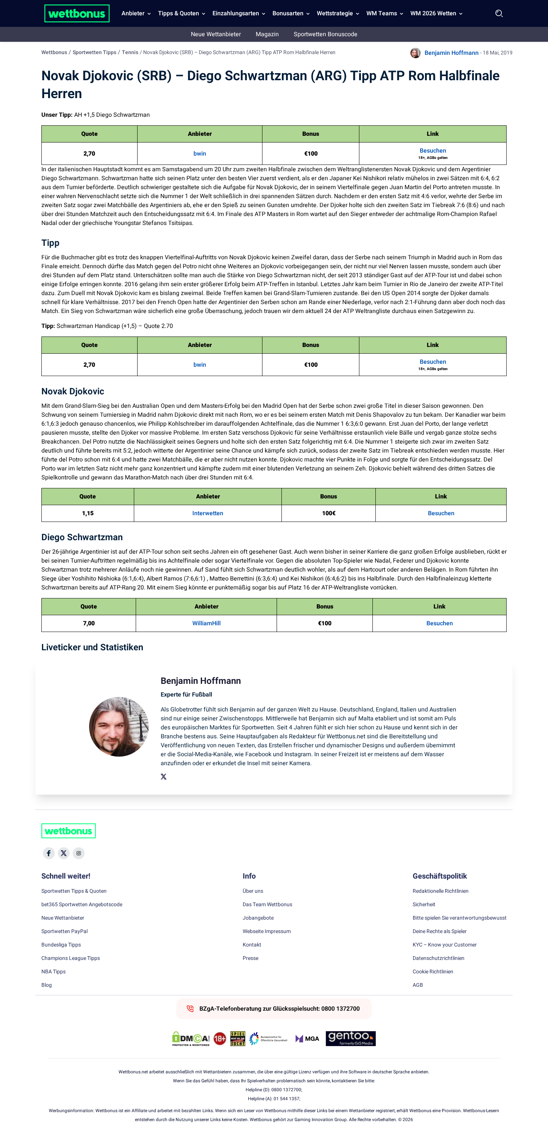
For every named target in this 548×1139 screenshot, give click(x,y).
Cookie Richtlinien (433, 972)
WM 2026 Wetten (433, 13)
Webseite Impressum (267, 931)
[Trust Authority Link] (268, 1038)
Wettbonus (54, 52)
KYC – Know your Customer (445, 945)
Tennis (130, 52)
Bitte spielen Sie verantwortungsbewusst (460, 918)
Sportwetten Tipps (94, 52)
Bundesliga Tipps (61, 945)
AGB (418, 985)
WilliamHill (206, 623)
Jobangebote (258, 918)
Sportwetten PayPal (64, 931)
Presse (250, 958)
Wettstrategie (335, 13)
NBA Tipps (53, 972)
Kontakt (252, 945)
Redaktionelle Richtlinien (441, 891)
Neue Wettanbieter (216, 34)
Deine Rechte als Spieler (440, 931)
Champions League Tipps (70, 958)
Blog (46, 985)
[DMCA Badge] (191, 1038)
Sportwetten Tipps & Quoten (74, 891)
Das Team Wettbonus (267, 904)
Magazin (267, 34)
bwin (199, 153)
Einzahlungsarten (235, 13)
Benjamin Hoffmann (452, 52)
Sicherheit (424, 904)
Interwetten (207, 513)
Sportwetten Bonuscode (326, 34)
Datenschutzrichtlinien (438, 958)
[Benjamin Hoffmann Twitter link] (164, 777)
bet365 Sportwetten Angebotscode (81, 904)
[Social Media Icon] (49, 853)
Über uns (253, 891)
